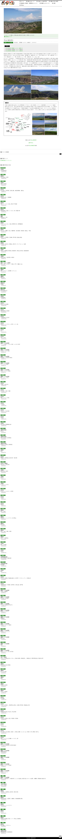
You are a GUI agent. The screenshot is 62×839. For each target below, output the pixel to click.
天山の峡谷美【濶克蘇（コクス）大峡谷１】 (14, 48)
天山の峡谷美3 (32, 145)
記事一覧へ (31, 142)
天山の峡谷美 (33, 140)
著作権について (9, 36)
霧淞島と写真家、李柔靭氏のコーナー (29, 3)
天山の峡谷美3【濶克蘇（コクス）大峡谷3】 (14, 50)
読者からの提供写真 (42, 1)
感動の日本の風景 (54, 1)
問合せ (22, 5)
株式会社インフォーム (6, 160)
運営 (54, 3)
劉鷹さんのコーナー (45, 3)
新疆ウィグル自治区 (8, 42)
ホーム (22, 1)
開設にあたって (31, 1)
